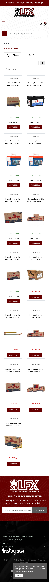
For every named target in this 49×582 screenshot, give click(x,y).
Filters (16, 55)
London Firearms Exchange (17, 536)
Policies (6, 543)
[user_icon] (41, 24)
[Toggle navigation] (3, 22)
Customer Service (12, 540)
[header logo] (24, 11)
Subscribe (39, 510)
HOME (6, 44)
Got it (19, 575)
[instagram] (13, 551)
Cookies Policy (27, 571)
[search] (4, 33)
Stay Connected (11, 546)
